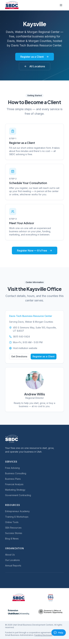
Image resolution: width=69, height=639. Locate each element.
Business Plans (13, 478)
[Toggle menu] (61, 5)
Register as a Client (32, 56)
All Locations (37, 66)
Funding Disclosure (43, 635)
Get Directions (19, 356)
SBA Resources (13, 527)
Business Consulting (15, 473)
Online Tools (11, 522)
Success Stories (13, 533)
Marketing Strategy (15, 489)
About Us (10, 554)
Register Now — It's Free (32, 250)
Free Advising (12, 468)
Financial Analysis (14, 484)
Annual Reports (13, 565)
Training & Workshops (16, 516)
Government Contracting (18, 495)
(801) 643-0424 (21, 336)
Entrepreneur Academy (17, 511)
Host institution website (25, 348)
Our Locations (12, 560)
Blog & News (12, 538)
